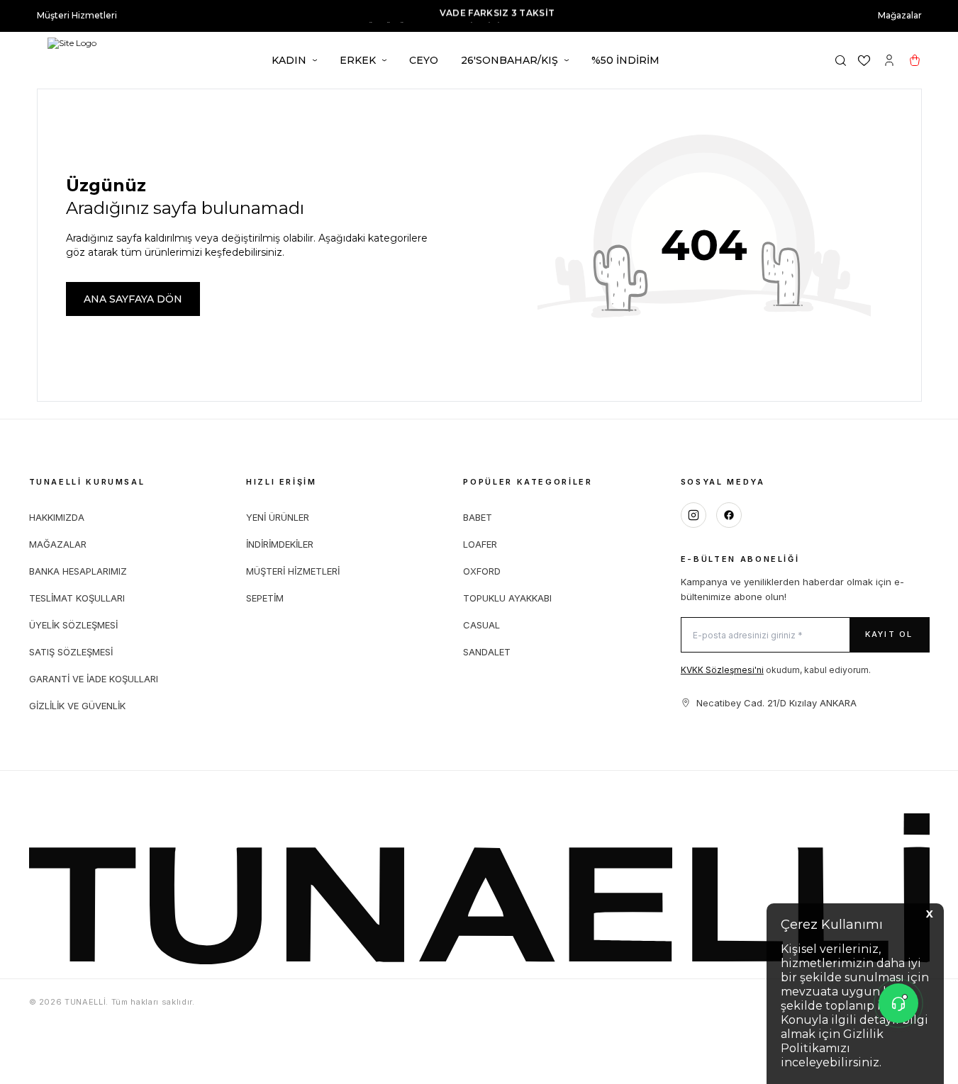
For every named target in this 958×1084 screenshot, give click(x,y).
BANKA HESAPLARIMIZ (78, 571)
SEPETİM (265, 598)
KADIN (289, 60)
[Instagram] (693, 515)
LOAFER (480, 544)
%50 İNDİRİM (625, 60)
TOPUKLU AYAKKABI (507, 598)
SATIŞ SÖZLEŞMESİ (71, 651)
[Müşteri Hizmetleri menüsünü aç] (898, 1003)
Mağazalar (900, 15)
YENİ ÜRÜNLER (277, 517)
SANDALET (487, 651)
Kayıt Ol (889, 634)
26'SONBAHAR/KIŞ (509, 60)
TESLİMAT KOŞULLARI (77, 598)
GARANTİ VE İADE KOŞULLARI (93, 678)
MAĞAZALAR (58, 544)
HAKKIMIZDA (56, 517)
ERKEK (358, 60)
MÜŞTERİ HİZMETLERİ (293, 571)
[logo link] (77, 60)
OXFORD (482, 571)
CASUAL (481, 625)
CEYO (423, 60)
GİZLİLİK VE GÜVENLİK (77, 705)
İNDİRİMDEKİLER (279, 544)
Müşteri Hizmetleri (77, 15)
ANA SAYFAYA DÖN (133, 299)
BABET (477, 517)
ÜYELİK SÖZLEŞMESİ (73, 625)
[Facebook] (729, 515)
